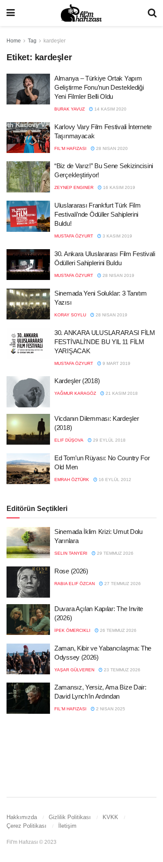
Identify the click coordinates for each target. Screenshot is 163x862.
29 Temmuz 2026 (114, 553)
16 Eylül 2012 (114, 479)
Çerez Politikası (27, 826)
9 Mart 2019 (115, 363)
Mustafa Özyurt (73, 236)
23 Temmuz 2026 (121, 669)
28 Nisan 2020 (111, 148)
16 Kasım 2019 (118, 187)
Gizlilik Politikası (70, 817)
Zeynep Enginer (73, 187)
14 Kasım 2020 (109, 109)
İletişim (67, 826)
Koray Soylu (70, 314)
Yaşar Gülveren (74, 669)
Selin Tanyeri (70, 553)
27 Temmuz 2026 (122, 583)
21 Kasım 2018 (121, 393)
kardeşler (54, 41)
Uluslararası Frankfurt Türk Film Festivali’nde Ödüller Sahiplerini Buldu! (97, 214)
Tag (32, 41)
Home (14, 41)
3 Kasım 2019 (116, 236)
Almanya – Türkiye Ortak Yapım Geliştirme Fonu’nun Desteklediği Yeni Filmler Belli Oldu (98, 87)
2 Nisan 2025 (110, 708)
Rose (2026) (71, 571)
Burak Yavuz (69, 109)
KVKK (110, 817)
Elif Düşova (68, 440)
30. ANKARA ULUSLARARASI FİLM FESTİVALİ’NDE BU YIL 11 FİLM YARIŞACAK (104, 342)
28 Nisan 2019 (117, 275)
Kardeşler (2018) (77, 380)
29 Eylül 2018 (109, 440)
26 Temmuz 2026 (117, 630)
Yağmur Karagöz (75, 393)
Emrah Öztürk (71, 479)
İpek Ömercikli (72, 630)
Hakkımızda (22, 817)
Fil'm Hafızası (70, 148)
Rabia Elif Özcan (74, 583)
